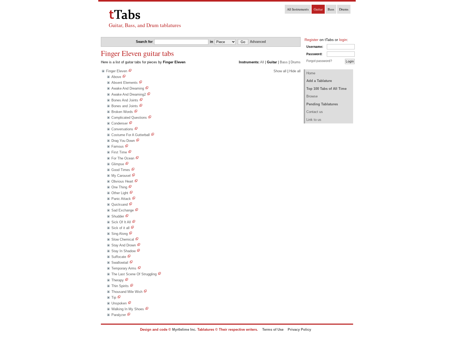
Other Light (119, 193)
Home (310, 73)
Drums (343, 9)
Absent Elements (124, 83)
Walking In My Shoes (127, 309)
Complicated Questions (129, 118)
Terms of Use (272, 329)
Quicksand (119, 204)
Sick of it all (120, 228)
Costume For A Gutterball (130, 135)
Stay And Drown (123, 245)
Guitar (318, 9)
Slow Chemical (122, 239)
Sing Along (119, 234)
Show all (280, 71)
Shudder (117, 216)
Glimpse (117, 164)
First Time (119, 152)
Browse (312, 96)
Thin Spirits (120, 286)
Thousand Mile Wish (126, 292)
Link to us (313, 120)
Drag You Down (123, 141)
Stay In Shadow (123, 251)
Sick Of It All (121, 222)
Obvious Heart (122, 181)
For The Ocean (122, 158)
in (212, 42)
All (262, 62)
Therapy (117, 280)
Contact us (314, 112)
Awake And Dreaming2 (128, 94)
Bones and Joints (124, 106)
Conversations (122, 129)
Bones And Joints (124, 100)
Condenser (119, 123)
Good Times (120, 170)
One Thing (119, 187)
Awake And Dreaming (127, 88)
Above (116, 77)
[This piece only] (124, 77)
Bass (331, 9)
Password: (314, 54)
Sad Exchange (122, 210)
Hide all (295, 71)
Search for (145, 42)
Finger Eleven (116, 71)
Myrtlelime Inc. (184, 329)
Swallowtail (119, 263)
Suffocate (118, 257)
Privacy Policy (299, 329)
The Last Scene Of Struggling (134, 274)
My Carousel (121, 176)
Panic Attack (121, 199)
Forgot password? (319, 61)
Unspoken (119, 303)
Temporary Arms (123, 268)
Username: (314, 47)
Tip (113, 297)
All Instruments (298, 9)
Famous (117, 146)
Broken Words (122, 112)
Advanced (258, 42)
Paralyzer (118, 315)
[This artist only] (130, 71)
